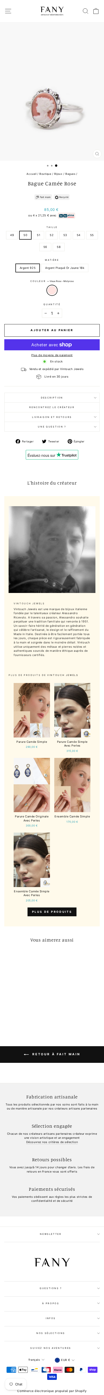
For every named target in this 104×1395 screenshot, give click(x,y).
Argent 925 (28, 268)
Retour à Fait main (55, 1054)
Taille (52, 227)
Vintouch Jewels (63, 675)
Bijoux (58, 173)
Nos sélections (50, 1333)
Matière (52, 260)
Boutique (45, 173)
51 (38, 235)
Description (52, 397)
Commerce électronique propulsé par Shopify (52, 1391)
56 (45, 247)
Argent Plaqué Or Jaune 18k (64, 268)
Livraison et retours (52, 417)
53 (65, 235)
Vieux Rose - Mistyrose (52, 290)
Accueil (31, 173)
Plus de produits (52, 912)
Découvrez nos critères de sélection (52, 1142)
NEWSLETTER (51, 1234)
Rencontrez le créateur (51, 407)
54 (79, 235)
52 (52, 235)
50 (25, 235)
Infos (51, 1318)
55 (92, 235)
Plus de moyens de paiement (51, 355)
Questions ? (51, 1288)
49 (12, 235)
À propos (50, 1303)
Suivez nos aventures (50, 1348)
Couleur (52, 281)
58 (59, 247)
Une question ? (52, 426)
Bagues (70, 173)
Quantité (51, 304)
